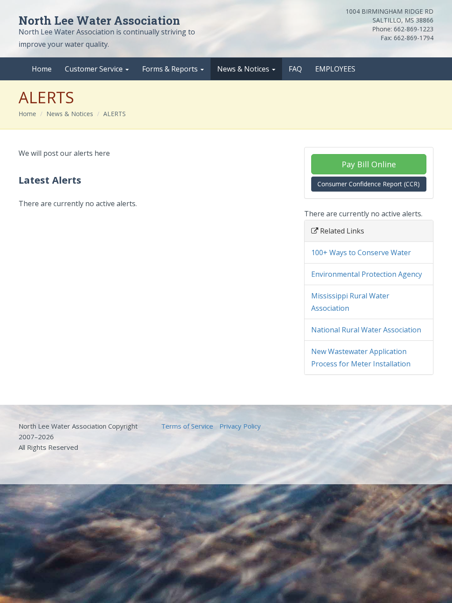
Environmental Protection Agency (366, 274)
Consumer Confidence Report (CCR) (368, 184)
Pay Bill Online (369, 164)
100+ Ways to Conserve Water (361, 252)
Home (42, 69)
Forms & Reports (171, 69)
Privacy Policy (240, 426)
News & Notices (244, 69)
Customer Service (94, 69)
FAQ (295, 69)
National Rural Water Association (366, 330)
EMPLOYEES (335, 69)
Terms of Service (187, 426)
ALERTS (114, 113)
